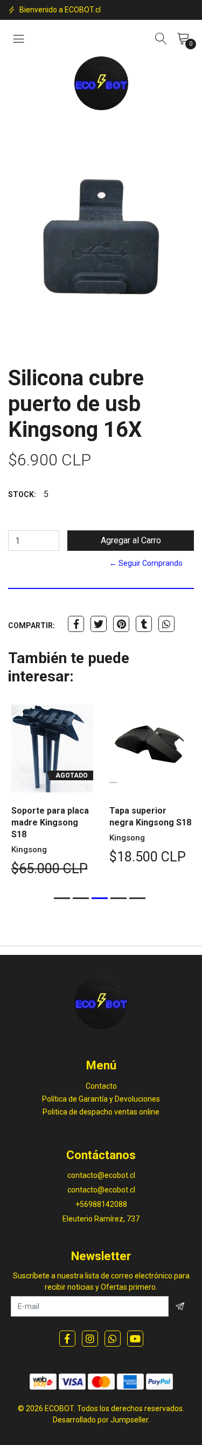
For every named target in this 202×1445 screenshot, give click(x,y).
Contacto (101, 1086)
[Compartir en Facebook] (75, 623)
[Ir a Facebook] (67, 1338)
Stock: (22, 494)
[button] (62, 898)
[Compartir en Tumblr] (143, 623)
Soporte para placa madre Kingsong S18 (50, 822)
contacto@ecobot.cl (101, 1175)
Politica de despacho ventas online (101, 1112)
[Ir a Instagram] (89, 1338)
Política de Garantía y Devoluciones (101, 1099)
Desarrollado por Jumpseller (100, 1419)
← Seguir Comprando (146, 563)
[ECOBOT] (101, 83)
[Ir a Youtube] (135, 1338)
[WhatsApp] (112, 1338)
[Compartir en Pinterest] (121, 623)
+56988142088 (101, 1204)
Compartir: (31, 625)
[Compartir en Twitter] (98, 623)
